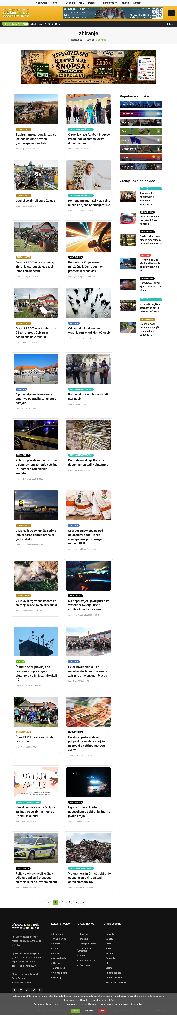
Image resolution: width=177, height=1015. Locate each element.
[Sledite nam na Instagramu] (49, 24)
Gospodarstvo (23, 129)
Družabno (58, 934)
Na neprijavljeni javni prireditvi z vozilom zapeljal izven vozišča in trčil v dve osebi (89, 605)
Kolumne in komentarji (84, 949)
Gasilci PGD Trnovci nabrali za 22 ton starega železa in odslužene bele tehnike (36, 333)
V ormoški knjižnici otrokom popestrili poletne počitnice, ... (151, 308)
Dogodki (70, 2)
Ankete (109, 953)
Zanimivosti (59, 968)
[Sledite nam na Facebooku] (45, 24)
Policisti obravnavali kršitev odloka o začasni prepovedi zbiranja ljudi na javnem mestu (36, 878)
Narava (20, 662)
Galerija (110, 939)
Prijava (170, 24)
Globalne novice (87, 960)
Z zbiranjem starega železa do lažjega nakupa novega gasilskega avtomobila (36, 139)
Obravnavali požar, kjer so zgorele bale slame (151, 287)
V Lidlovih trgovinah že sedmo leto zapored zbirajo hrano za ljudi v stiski (36, 535)
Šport (56, 948)
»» (83, 902)
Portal (91, 2)
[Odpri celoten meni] (171, 13)
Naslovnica (41, 2)
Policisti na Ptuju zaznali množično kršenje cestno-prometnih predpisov (85, 267)
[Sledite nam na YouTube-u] (52, 24)
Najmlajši (58, 977)
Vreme (109, 968)
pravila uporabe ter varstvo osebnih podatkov (121, 1004)
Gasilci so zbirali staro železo (35, 200)
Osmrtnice (85, 965)
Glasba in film (60, 972)
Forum (109, 948)
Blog (108, 963)
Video (108, 943)
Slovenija (74, 323)
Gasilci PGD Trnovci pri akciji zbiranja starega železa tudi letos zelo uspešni (35, 267)
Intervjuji (84, 939)
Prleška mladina (114, 977)
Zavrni (102, 1011)
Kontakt (137, 2)
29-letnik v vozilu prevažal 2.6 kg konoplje (149, 220)
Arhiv (81, 2)
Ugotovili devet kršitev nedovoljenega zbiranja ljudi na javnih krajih (89, 812)
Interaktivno (108, 2)
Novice (55, 2)
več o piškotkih (88, 1004)
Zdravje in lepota (88, 943)
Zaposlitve (111, 958)
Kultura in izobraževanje (81, 129)
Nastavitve (89, 1011)
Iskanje (125, 2)
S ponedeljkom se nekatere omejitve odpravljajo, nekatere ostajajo (36, 399)
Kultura (56, 943)
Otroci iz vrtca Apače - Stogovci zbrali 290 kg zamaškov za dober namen (89, 139)
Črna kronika (76, 257)
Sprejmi (75, 1011)
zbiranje (102, 39)
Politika (57, 953)
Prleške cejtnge (113, 972)
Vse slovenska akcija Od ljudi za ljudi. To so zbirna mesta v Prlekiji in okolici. (35, 812)
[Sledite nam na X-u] (56, 24)
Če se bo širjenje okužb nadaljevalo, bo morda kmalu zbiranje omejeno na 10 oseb (87, 671)
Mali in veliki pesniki (116, 982)
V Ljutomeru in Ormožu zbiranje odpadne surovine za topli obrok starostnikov (89, 878)
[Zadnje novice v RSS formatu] (60, 24)
